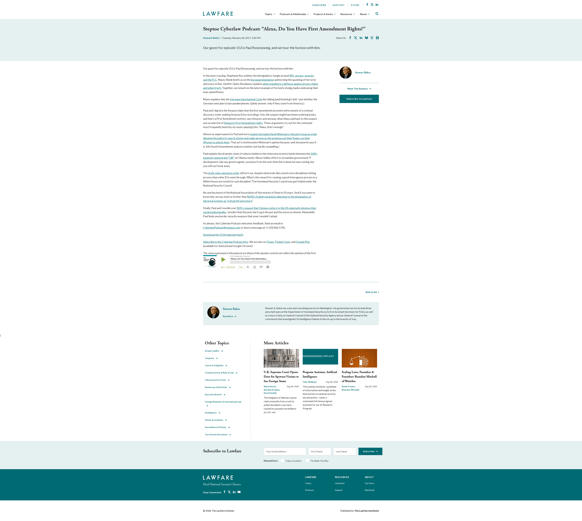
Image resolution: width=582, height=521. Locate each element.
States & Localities (215, 420)
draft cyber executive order (223, 173)
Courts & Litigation (215, 365)
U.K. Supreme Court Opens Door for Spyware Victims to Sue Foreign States (281, 376)
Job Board (339, 483)
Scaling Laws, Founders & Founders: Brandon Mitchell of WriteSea (359, 376)
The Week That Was (319, 461)
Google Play (303, 241)
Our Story (369, 483)
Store (355, 5)
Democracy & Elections (217, 387)
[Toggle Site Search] (376, 13)
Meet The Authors (357, 88)
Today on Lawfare (293, 461)
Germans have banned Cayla (246, 99)
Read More (228, 316)
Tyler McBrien (310, 382)
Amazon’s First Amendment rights (243, 123)
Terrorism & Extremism (217, 434)
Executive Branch (214, 394)
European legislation (262, 79)
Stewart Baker (211, 37)
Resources (346, 14)
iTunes (270, 241)
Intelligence (211, 412)
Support (339, 5)
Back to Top (371, 292)
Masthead (369, 490)
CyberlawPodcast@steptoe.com (221, 227)
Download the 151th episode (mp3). (223, 234)
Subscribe (319, 5)
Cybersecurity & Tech (216, 380)
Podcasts (309, 490)
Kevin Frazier (348, 386)
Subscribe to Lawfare (359, 98)
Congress (210, 358)
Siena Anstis (270, 386)
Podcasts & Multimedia (293, 14)
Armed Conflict (213, 351)
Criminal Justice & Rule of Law (220, 372)
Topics (268, 14)
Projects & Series (323, 14)
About (363, 14)
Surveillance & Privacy (216, 427)
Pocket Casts (282, 241)
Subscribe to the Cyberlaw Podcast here (225, 241)
